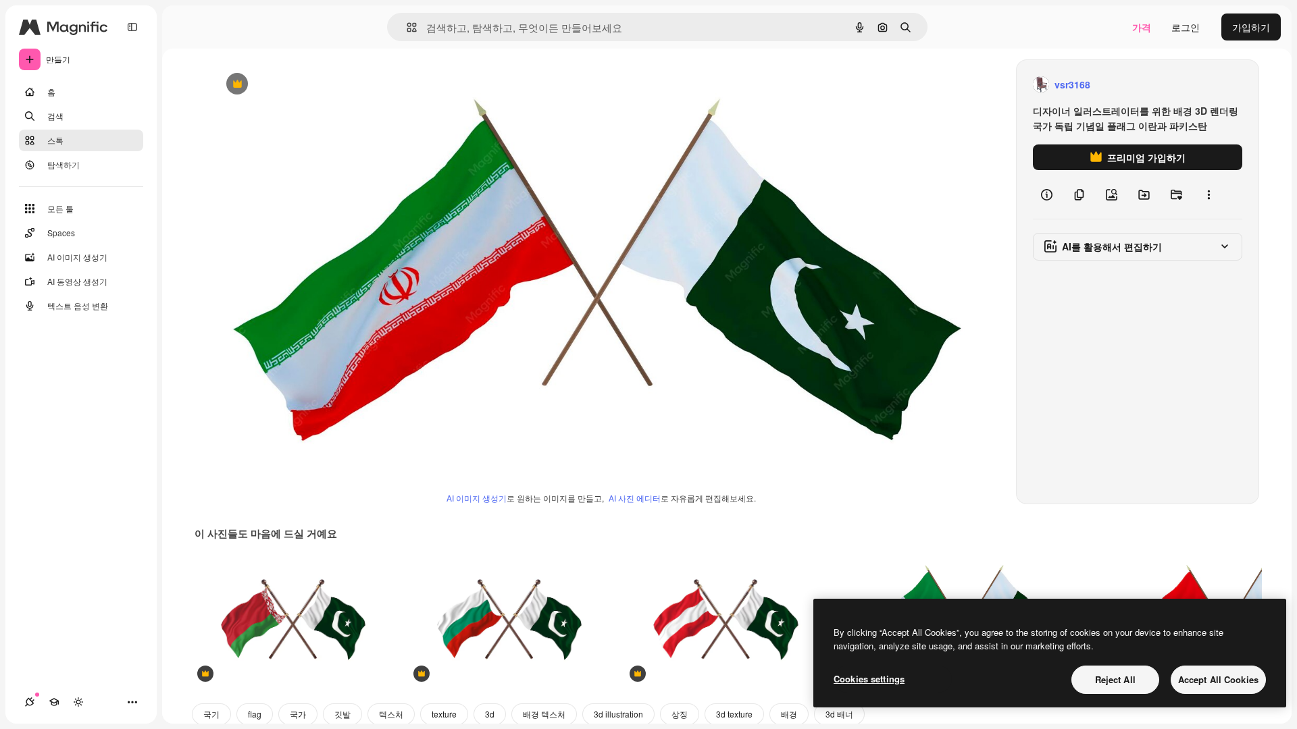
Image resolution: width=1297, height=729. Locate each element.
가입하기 (1251, 27)
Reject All (1115, 679)
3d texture (734, 714)
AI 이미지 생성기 (477, 498)
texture (444, 714)
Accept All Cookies (1218, 679)
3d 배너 (839, 714)
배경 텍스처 (544, 714)
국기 (211, 714)
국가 (298, 714)
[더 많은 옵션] (1208, 194)
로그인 (1185, 27)
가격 (1141, 27)
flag (254, 714)
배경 (789, 714)
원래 (290, 85)
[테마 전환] (78, 702)
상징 (679, 714)
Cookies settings (869, 678)
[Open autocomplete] (406, 27)
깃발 (342, 714)
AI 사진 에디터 (635, 498)
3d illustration (618, 714)
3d (489, 714)
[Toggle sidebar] (132, 27)
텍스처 (391, 714)
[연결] (30, 702)
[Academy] (54, 702)
